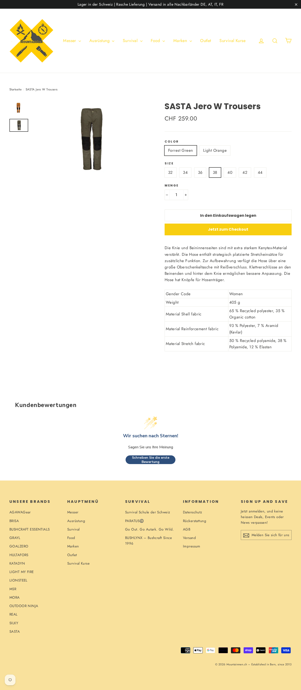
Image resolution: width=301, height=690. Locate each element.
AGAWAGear (20, 512)
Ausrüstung (100, 41)
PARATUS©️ (134, 520)
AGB (186, 529)
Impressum (191, 546)
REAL (13, 614)
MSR (12, 589)
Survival (131, 41)
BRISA (14, 520)
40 (229, 172)
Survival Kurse (232, 41)
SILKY (13, 623)
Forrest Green (180, 150)
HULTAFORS (18, 555)
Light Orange (215, 150)
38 (215, 172)
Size (169, 163)
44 (260, 172)
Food (156, 41)
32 (170, 172)
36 (200, 172)
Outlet (205, 41)
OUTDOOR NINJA (23, 606)
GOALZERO (18, 546)
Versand (189, 537)
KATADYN (17, 563)
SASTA (14, 631)
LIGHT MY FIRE (21, 571)
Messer (70, 41)
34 (185, 172)
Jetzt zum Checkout (228, 229)
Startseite (15, 89)
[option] (90, 139)
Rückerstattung (194, 520)
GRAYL (14, 537)
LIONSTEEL (18, 580)
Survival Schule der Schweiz (147, 512)
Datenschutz (192, 512)
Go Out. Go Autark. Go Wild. (149, 529)
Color (172, 141)
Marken (180, 41)
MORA (14, 597)
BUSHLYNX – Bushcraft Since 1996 (148, 540)
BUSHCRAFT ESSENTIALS (29, 529)
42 (244, 172)
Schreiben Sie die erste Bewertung (150, 459)
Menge (172, 185)
